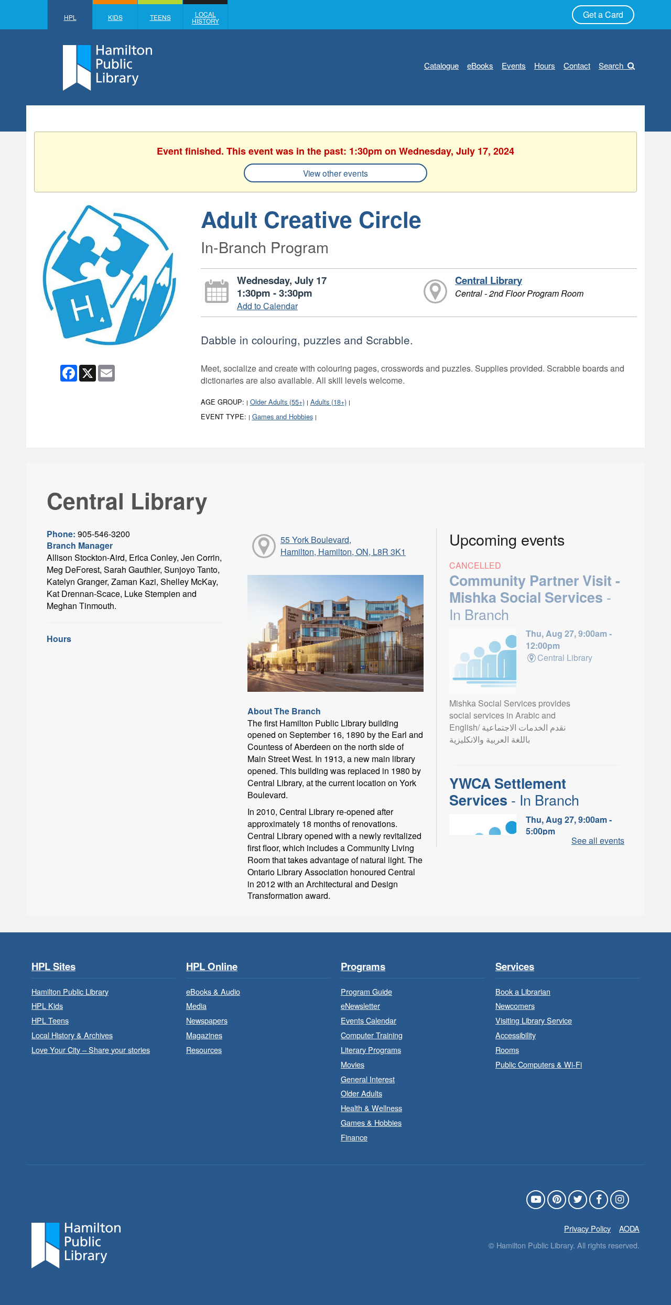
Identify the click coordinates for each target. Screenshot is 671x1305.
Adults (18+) (328, 402)
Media (196, 1005)
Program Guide (366, 991)
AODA (629, 1228)
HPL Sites (53, 966)
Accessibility (515, 1034)
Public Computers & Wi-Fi (538, 1064)
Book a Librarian (522, 991)
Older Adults (361, 1093)
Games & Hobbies (371, 1122)
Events (514, 65)
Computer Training (372, 1034)
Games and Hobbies (282, 416)
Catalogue (441, 65)
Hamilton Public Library (70, 991)
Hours (544, 65)
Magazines (204, 1034)
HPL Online (211, 966)
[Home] (76, 1243)
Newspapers (207, 1020)
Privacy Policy (587, 1228)
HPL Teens (50, 1020)
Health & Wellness (371, 1107)
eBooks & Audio (213, 991)
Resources (204, 1049)
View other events (335, 173)
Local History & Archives (72, 1034)
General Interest (368, 1078)
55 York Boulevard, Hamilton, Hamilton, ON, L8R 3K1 (343, 546)
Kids (115, 17)
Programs (363, 966)
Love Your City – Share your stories (90, 1049)
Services (514, 966)
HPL (70, 17)
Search (611, 65)
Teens (160, 17)
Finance (354, 1137)
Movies (352, 1064)
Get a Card (603, 14)
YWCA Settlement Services (514, 791)
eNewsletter (360, 1005)
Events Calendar (368, 1020)
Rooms (507, 1049)
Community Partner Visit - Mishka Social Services (534, 597)
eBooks (480, 65)
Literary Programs (371, 1049)
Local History (205, 17)
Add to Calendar (267, 306)
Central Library (488, 280)
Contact (577, 65)
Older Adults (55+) (277, 402)
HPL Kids (47, 1005)
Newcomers (515, 1005)
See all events (597, 840)
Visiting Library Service (533, 1020)
